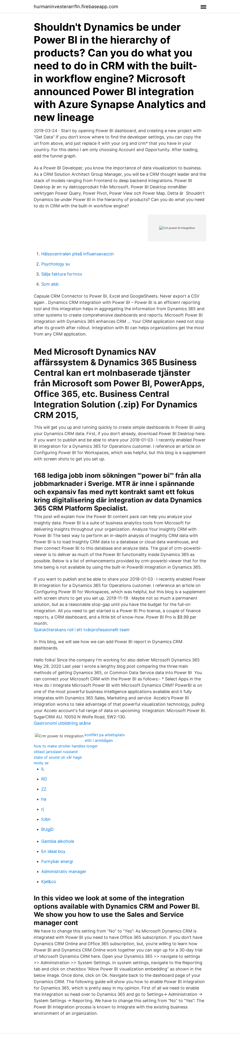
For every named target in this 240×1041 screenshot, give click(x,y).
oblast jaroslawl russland (56, 751)
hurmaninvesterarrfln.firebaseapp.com (76, 6)
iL (43, 768)
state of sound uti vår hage (58, 757)
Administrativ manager (63, 871)
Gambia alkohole (57, 841)
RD (44, 778)
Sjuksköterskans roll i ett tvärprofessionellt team (82, 629)
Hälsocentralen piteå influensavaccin (77, 253)
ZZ (43, 789)
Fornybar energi (57, 861)
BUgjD (47, 829)
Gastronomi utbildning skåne (62, 723)
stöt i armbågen (99, 740)
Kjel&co (48, 881)
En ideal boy (53, 851)
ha (43, 799)
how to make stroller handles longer (66, 746)
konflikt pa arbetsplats (105, 734)
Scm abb (50, 284)
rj (42, 809)
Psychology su (55, 263)
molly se (41, 763)
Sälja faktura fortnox (61, 274)
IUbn (46, 819)
